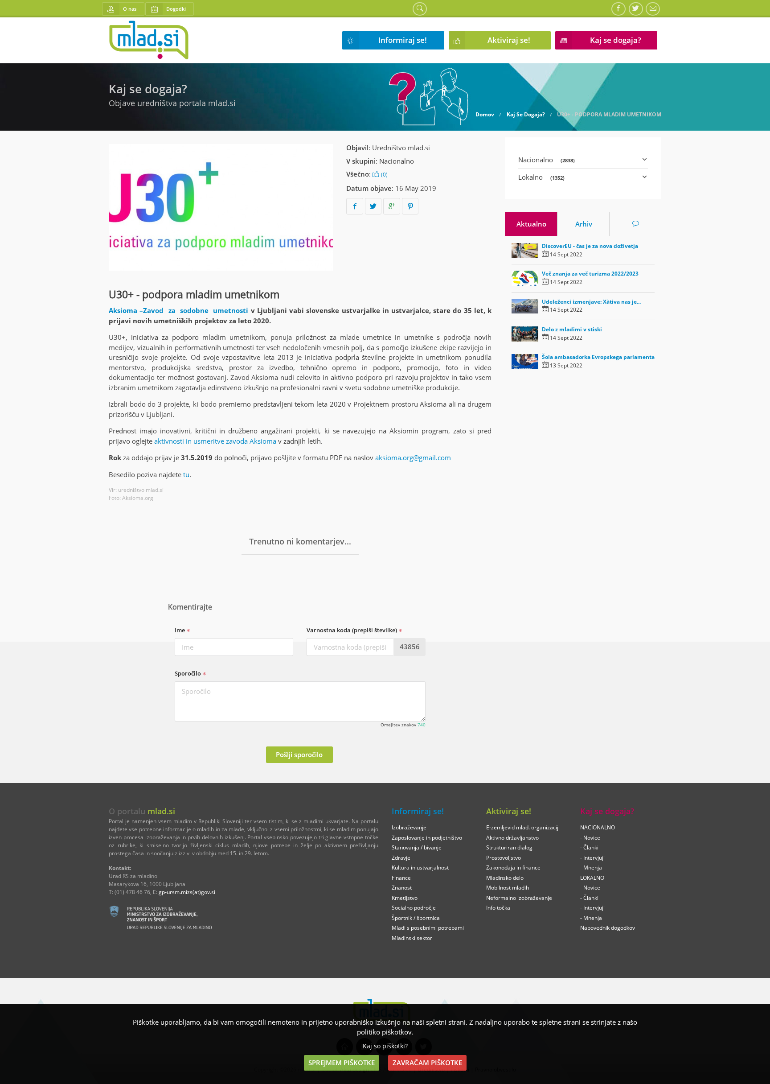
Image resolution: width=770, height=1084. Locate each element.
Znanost (402, 887)
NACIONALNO (597, 827)
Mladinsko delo (505, 878)
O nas (129, 8)
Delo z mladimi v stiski (572, 329)
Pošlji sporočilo (299, 754)
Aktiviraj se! (508, 40)
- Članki (589, 847)
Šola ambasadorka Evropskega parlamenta (598, 357)
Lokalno (541, 177)
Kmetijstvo (405, 898)
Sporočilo (188, 673)
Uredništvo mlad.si (401, 147)
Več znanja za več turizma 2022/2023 (590, 273)
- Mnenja (591, 867)
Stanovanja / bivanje (417, 847)
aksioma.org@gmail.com (413, 457)
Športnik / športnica (416, 918)
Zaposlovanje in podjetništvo (427, 837)
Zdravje (401, 857)
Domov (484, 114)
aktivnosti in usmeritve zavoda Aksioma (215, 441)
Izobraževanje (409, 827)
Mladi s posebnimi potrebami (428, 927)
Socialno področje (414, 907)
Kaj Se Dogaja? (526, 114)
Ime (180, 630)
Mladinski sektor (412, 938)
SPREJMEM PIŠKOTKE (341, 1062)
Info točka (498, 907)
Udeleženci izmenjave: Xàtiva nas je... (591, 301)
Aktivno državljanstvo (512, 837)
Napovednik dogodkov (607, 927)
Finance (401, 878)
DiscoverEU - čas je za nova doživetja (590, 246)
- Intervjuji (592, 857)
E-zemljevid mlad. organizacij (522, 827)
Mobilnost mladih (507, 887)
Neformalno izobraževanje (519, 898)
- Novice (590, 837)
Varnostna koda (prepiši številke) (352, 630)
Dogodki (176, 8)
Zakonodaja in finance (513, 867)
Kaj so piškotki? (385, 1046)
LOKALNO (592, 878)
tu (186, 474)
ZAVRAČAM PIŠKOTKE (427, 1062)
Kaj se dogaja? (615, 40)
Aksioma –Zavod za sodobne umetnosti (178, 310)
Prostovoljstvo (503, 857)
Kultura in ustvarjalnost (420, 867)
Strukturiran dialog (509, 847)
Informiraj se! (402, 40)
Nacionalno (396, 161)
